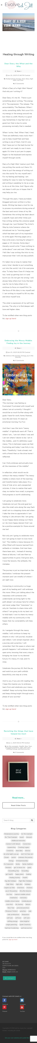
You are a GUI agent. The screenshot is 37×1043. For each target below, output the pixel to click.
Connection (26, 844)
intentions (20, 888)
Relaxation (25, 915)
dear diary (25, 79)
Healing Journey (14, 878)
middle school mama (12, 901)
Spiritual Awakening (11, 928)
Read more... (18, 797)
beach (22, 837)
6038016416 (11, 970)
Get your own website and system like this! (18, 1038)
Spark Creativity (25, 925)
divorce (27, 851)
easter (13, 857)
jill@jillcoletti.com (12, 972)
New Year (28, 746)
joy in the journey (11, 891)
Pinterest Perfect (11, 911)
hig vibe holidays (10, 881)
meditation (13, 898)
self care (10, 918)
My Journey (19, 904)
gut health (9, 874)
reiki (21, 748)
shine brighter (24, 921)
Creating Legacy (23, 847)
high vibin (19, 884)
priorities (23, 911)
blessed (29, 837)
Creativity (10, 851)
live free (9, 894)
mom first (9, 904)
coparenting (11, 847)
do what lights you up (11, 854)
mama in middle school (22, 894)
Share (18, 71)
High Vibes (10, 884)
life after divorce (25, 891)
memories (23, 898)
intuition (29, 888)
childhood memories (18, 841)
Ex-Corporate (8, 864)
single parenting (11, 925)
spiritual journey (24, 749)
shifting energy (11, 749)
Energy (23, 356)
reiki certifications (13, 915)
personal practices (12, 748)
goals (29, 867)
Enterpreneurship (22, 861)
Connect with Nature (13, 844)
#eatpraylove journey (13, 79)
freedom (8, 867)
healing (28, 874)
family (18, 864)
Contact (10, 978)
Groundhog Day (13, 871)
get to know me (19, 867)
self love (20, 80)
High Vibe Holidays (25, 881)
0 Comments (19, 84)
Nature (28, 904)
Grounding (25, 871)
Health (21, 746)
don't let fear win (27, 854)
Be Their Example (11, 837)
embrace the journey (12, 356)
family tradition (27, 864)
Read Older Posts (18, 805)
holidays (27, 884)
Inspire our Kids (9, 888)
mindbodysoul (26, 901)
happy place (19, 874)
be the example (12, 746)
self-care (27, 748)
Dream (6, 857)
